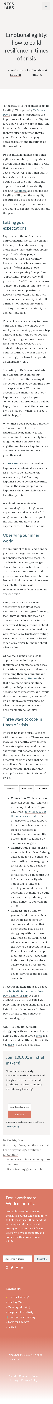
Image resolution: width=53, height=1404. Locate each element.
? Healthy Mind (15, 1302)
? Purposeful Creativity (19, 1312)
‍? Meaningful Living (18, 1307)
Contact (24, 1376)
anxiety (11, 1145)
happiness (20, 190)
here (11, 1044)
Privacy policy (12, 1126)
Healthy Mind (15, 1140)
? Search (11, 1327)
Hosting (13, 1380)
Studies (32, 678)
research (13, 463)
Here (39, 1035)
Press (35, 1376)
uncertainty (10, 1154)
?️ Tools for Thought (17, 1322)
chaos (21, 1145)
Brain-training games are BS (25, 1169)
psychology (19, 1150)
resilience (34, 1150)
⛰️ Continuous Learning (20, 1317)
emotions (33, 1145)
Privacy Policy (29, 1380)
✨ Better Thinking (17, 1297)
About (12, 1376)
